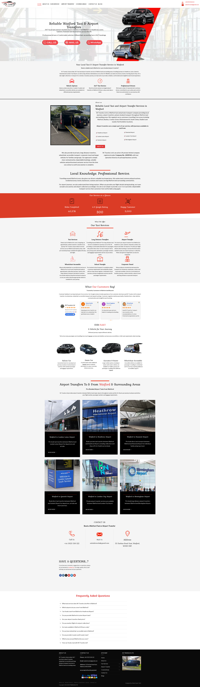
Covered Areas (81, 4)
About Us (45, 4)
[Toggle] (60, 603)
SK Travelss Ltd (70, 305)
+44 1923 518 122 (71, 543)
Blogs (100, 4)
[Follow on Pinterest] (69, 575)
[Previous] (53, 125)
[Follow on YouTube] (74, 575)
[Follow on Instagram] (63, 575)
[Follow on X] (66, 575)
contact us (71, 567)
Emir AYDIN (130, 303)
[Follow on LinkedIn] (71, 575)
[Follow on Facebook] (60, 575)
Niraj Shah (109, 303)
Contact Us (93, 4)
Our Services (54, 4)
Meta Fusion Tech (136, 683)
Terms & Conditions (79, 682)
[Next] (87, 125)
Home (39, 4)
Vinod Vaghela (90, 303)
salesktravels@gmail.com (192, 4)
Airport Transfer (67, 4)
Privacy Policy (69, 682)
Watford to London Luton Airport (62, 437)
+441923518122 (189, 2)
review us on (69, 314)
